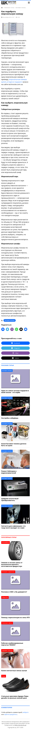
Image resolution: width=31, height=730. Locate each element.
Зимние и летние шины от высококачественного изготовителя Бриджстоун (11, 564)
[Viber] (12, 329)
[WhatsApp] (16, 329)
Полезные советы (7, 623)
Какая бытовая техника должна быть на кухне (13, 444)
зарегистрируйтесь (10, 714)
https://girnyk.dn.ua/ (20, 725)
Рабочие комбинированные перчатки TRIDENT (12, 644)
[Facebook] (3, 329)
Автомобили (5, 542)
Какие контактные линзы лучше (14, 670)
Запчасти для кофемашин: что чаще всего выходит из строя (13, 527)
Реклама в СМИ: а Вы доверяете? (14, 592)
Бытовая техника (9, 320)
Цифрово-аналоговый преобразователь (9, 499)
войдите (26, 712)
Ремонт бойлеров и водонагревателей (8, 472)
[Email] (25, 329)
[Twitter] (21, 329)
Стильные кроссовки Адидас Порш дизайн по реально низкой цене (14, 697)
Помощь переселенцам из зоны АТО (15, 617)
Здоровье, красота (7, 650)
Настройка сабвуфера (9, 418)
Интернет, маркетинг (8, 572)
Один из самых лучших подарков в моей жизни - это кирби (15, 391)
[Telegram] (7, 329)
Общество (5, 597)
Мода (3, 676)
